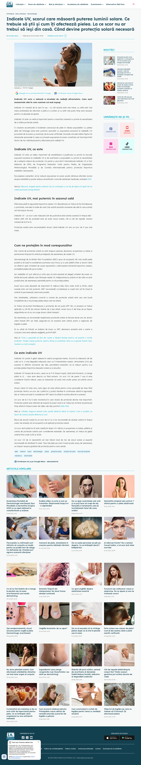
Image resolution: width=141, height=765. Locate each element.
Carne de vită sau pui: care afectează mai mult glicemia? (125, 99)
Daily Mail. (64, 406)
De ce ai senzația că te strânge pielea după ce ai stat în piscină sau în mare (86, 630)
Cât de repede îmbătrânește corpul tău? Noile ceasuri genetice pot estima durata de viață (118, 673)
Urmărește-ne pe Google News (70, 93)
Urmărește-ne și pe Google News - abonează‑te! (37, 461)
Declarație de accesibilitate (112, 749)
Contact (98, 749)
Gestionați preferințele (85, 749)
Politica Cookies (70, 749)
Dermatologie (32, 14)
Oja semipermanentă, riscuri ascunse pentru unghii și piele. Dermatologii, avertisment (20, 630)
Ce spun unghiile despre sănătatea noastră (82, 590)
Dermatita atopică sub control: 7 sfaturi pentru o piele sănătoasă (119, 502)
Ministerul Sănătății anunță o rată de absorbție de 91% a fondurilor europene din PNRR (125, 72)
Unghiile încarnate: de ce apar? (53, 628)
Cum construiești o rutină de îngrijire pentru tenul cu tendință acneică (86, 711)
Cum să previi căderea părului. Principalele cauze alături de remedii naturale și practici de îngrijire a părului (53, 712)
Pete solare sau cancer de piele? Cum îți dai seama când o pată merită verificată (119, 630)
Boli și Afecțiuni (20, 14)
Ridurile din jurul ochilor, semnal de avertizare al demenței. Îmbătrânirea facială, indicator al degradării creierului (86, 673)
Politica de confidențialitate (53, 749)
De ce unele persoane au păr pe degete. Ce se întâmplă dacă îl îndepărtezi (86, 545)
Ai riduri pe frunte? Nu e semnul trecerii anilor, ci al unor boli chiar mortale (119, 545)
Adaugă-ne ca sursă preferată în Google (35, 93)
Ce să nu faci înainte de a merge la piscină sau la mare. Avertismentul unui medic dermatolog (21, 592)
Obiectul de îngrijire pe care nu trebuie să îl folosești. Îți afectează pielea (118, 711)
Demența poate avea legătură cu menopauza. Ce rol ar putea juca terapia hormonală (125, 60)
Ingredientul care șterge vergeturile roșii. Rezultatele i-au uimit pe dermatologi (54, 671)
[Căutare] (133, 4)
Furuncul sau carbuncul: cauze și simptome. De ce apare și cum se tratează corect (119, 591)
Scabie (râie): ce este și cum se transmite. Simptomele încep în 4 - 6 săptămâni (53, 503)
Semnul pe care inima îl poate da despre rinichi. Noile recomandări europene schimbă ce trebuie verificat (125, 86)
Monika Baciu (13, 36)
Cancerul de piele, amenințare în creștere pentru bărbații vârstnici (54, 544)
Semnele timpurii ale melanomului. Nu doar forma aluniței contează (52, 591)
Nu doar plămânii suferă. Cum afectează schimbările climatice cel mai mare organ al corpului (21, 671)
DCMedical (10, 14)
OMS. (89, 179)
